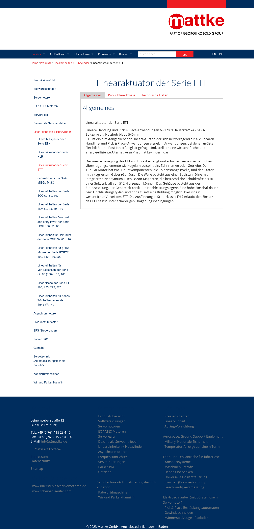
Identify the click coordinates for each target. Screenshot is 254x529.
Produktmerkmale (121, 95)
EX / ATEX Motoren (46, 106)
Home (34, 63)
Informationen (81, 54)
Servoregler (41, 115)
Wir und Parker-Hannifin (49, 382)
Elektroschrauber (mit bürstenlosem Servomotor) (190, 500)
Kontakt (123, 54)
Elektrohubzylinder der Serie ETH (52, 141)
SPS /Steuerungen (45, 330)
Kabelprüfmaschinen (46, 374)
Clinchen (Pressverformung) (185, 482)
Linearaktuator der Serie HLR (53, 154)
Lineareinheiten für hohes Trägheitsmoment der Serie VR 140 (54, 300)
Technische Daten (154, 95)
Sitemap (37, 468)
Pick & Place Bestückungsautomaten (192, 507)
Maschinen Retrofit (179, 467)
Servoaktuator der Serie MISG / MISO (52, 180)
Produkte (36, 54)
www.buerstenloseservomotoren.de (59, 486)
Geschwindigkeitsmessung (184, 487)
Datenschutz (40, 461)
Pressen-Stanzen (177, 416)
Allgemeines (93, 95)
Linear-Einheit (175, 421)
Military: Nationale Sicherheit (186, 441)
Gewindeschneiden (179, 512)
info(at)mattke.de (54, 441)
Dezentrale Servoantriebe (50, 123)
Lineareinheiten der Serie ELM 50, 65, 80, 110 (53, 206)
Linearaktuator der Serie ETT (53, 167)
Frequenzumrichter (46, 322)
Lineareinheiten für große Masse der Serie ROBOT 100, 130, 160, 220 (53, 252)
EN (214, 54)
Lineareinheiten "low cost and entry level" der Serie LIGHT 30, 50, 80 (53, 221)
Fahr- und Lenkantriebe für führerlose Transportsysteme (191, 459)
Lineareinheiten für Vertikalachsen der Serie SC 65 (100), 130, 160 (53, 269)
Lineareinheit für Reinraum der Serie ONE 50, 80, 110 (54, 237)
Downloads (104, 54)
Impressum (39, 456)
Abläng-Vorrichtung (179, 426)
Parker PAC (41, 339)
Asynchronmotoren (45, 313)
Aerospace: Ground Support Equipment (193, 436)
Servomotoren (42, 97)
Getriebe (39, 348)
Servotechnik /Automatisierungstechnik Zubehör (49, 360)
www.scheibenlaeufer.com (51, 491)
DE (221, 54)
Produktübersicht (44, 80)
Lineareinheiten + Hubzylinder (71, 63)
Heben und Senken (179, 472)
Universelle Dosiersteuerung (186, 477)
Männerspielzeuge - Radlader (186, 518)
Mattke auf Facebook (48, 449)
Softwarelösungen (45, 89)
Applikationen (57, 54)
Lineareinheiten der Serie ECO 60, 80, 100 (53, 193)
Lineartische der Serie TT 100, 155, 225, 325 (53, 285)
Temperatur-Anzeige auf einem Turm (192, 446)
